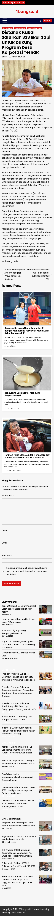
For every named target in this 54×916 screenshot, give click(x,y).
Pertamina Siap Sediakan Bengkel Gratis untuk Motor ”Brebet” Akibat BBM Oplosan (18, 763)
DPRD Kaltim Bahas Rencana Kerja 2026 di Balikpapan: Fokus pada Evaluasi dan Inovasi (18, 790)
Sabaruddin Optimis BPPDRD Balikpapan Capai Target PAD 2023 (18, 865)
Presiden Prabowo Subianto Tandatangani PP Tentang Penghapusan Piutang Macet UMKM (19, 706)
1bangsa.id (27, 11)
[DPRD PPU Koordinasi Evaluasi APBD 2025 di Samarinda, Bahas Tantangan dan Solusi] (45, 803)
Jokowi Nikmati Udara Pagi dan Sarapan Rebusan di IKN (17, 718)
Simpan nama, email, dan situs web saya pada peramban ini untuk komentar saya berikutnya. (27, 571)
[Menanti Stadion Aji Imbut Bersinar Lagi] (45, 655)
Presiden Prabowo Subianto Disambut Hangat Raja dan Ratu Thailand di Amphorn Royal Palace (18, 677)
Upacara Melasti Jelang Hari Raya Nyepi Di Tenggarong (18, 621)
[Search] (40, 21)
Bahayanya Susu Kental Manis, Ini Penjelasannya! (22, 394)
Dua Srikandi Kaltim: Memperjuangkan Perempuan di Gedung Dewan (17, 777)
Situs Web (7, 555)
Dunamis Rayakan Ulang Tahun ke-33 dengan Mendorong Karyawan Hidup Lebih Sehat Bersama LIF (26, 331)
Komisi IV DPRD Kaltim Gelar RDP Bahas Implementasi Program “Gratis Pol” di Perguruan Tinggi (17, 749)
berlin (4, 56)
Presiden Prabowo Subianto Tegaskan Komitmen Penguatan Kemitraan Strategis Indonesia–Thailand (18, 691)
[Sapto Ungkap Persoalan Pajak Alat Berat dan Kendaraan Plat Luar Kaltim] (45, 609)
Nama (5, 530)
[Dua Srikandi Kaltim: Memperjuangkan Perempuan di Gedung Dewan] (45, 777)
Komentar (8, 495)
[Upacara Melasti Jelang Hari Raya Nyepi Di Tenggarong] (45, 622)
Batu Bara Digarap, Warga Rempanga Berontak (14, 632)
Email (4, 542)
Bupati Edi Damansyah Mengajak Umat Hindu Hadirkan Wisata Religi (18, 643)
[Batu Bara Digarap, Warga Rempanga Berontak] (45, 633)
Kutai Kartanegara (34, 28)
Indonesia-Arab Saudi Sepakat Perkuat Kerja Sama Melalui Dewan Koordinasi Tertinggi (18, 730)
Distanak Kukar (20, 28)
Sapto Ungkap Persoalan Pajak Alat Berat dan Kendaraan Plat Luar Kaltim (19, 609)
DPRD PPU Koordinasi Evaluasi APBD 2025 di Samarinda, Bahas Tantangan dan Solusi (18, 803)
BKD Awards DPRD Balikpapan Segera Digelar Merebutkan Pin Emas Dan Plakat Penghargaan (17, 853)
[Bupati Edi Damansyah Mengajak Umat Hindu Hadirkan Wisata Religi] (45, 644)
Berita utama (7, 28)
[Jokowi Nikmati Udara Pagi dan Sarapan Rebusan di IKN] (45, 719)
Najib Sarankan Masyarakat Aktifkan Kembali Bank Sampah (19, 838)
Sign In (47, 20)
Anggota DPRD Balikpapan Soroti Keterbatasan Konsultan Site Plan (18, 824)
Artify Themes (18, 912)
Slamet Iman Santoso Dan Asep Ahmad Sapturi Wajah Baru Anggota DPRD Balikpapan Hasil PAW (17, 881)
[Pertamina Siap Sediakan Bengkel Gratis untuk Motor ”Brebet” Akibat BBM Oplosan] (45, 764)
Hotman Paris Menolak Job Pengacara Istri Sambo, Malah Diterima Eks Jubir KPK (27, 456)
